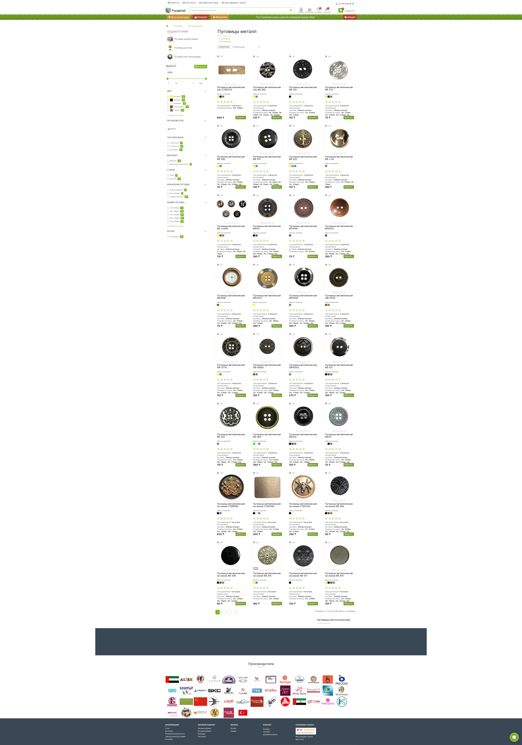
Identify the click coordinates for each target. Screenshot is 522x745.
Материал (172, 155)
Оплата (233, 728)
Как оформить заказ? (235, 2)
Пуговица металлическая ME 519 (303, 88)
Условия (266, 732)
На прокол (226, 41)
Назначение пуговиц (178, 184)
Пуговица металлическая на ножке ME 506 (339, 505)
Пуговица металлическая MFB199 (303, 227)
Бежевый (179, 103)
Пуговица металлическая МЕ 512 (339, 366)
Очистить (201, 66)
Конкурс (266, 729)
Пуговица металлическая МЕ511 (339, 435)
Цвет (169, 91)
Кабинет (301, 12)
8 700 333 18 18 (346, 4)
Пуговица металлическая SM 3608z (267, 366)
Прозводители (175, 120)
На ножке (225, 39)
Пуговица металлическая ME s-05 (339, 158)
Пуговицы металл (195, 26)
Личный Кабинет (204, 728)
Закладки (201, 734)
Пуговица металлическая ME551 (267, 227)
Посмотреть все (175, 116)
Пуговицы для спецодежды (187, 56)
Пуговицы (178, 26)
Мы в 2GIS (300, 739)
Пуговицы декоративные (186, 39)
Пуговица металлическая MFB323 (339, 227)
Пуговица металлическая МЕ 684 (267, 435)
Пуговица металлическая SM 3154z (339, 296)
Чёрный (178, 100)
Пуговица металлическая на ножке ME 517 (303, 574)
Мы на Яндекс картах (304, 737)
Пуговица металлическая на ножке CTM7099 (267, 505)
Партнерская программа (175, 736)
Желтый (178, 97)
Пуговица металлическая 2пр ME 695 (267, 88)
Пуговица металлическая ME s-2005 (231, 227)
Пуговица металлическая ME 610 (267, 158)
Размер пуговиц (175, 202)
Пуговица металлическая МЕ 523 (231, 435)
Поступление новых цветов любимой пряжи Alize (285, 17)
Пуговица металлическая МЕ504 (303, 435)
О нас (167, 728)
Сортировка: (224, 47)
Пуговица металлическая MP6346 (303, 296)
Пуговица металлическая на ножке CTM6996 (231, 505)
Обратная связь (210, 2)
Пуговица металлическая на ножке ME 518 (339, 574)
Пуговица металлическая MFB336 (231, 296)
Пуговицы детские (183, 48)
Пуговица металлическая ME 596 (231, 158)
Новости (175, 2)
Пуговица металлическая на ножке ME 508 (231, 574)
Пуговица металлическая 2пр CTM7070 (231, 88)
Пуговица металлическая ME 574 (339, 88)
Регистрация (309, 12)
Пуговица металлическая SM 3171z (231, 366)
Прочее (171, 231)
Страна (171, 170)
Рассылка (202, 736)
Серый (178, 110)
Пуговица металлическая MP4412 (267, 296)
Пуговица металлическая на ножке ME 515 (267, 574)
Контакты (191, 2)
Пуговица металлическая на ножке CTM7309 (303, 505)
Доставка (169, 731)
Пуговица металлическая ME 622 (303, 158)
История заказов (204, 731)
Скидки (233, 731)
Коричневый (180, 107)
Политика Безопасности (175, 734)
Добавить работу (270, 734)
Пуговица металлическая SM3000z (303, 366)
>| (236, 612)
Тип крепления (175, 137)
